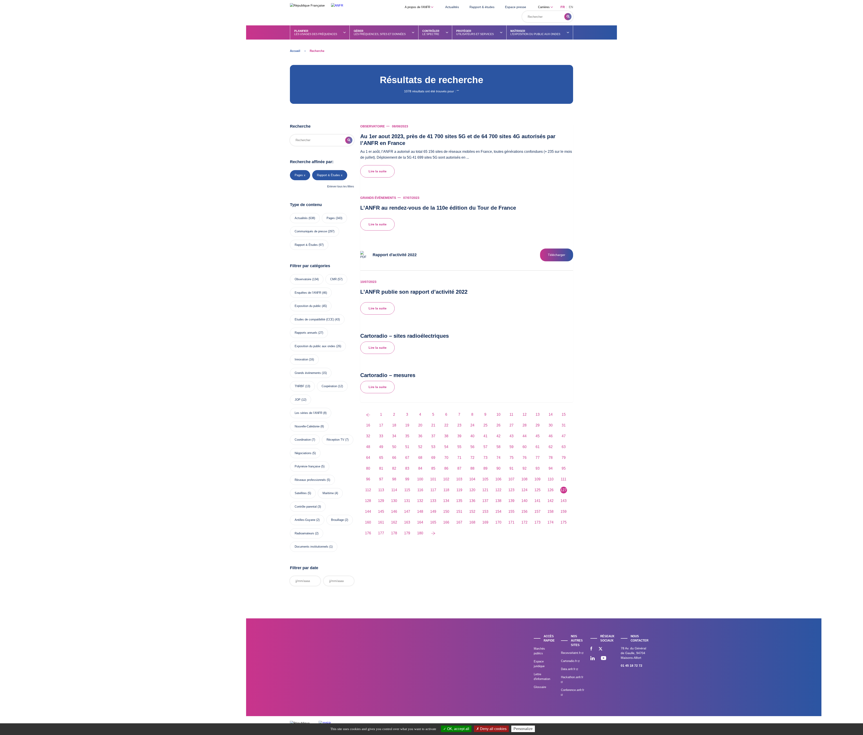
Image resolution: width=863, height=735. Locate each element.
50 (394, 447)
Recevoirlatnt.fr (571, 653)
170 (498, 522)
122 (498, 490)
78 (551, 458)
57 (485, 447)
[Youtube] (603, 658)
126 (550, 490)
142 (550, 501)
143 (564, 501)
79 (564, 458)
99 (407, 479)
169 (485, 522)
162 (394, 522)
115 (407, 490)
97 (381, 479)
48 (368, 447)
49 (381, 447)
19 (407, 425)
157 (537, 511)
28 (525, 425)
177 (381, 533)
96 (368, 479)
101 (433, 479)
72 (472, 458)
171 (511, 522)
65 (381, 458)
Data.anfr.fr (568, 669)
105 (485, 479)
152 (472, 511)
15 (564, 414)
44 (525, 436)
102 (446, 479)
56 (472, 447)
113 (381, 490)
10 (498, 414)
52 (420, 447)
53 (433, 447)
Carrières (544, 7)
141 (537, 501)
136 (472, 501)
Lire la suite (378, 171)
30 (551, 425)
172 (524, 522)
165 (433, 522)
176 (368, 533)
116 (420, 490)
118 (446, 490)
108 (524, 479)
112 (368, 490)
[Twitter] (600, 649)
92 (525, 468)
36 (420, 436)
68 (420, 458)
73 (485, 458)
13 (538, 414)
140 (524, 501)
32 (368, 436)
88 (472, 468)
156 (524, 511)
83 (407, 468)
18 (394, 425)
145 (381, 511)
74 (498, 458)
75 (511, 458)
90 (498, 468)
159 (564, 511)
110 (551, 479)
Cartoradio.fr (569, 661)
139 (511, 501)
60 (525, 447)
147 (407, 511)
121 (485, 490)
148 (420, 511)
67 (407, 458)
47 (564, 436)
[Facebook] (591, 649)
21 (433, 425)
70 (446, 458)
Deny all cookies (493, 729)
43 (511, 436)
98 (394, 479)
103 (459, 479)
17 (381, 425)
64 (368, 458)
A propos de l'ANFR (418, 7)
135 (459, 501)
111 (563, 479)
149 (433, 511)
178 (394, 533)
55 (459, 447)
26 (498, 425)
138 (498, 501)
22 (446, 425)
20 (420, 425)
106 (498, 479)
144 (368, 511)
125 (537, 490)
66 (394, 458)
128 (368, 501)
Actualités (452, 7)
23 (459, 425)
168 (472, 522)
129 (381, 501)
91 (511, 468)
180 (420, 533)
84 (420, 468)
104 (472, 479)
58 (498, 447)
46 (551, 436)
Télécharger (556, 255)
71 (459, 458)
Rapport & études (481, 7)
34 (394, 436)
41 (485, 436)
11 (511, 414)
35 (407, 436)
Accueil (295, 51)
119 (459, 490)
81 (381, 468)
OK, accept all (457, 729)
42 (498, 436)
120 (472, 490)
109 (537, 479)
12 (525, 414)
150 (446, 511)
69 (433, 458)
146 (394, 511)
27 (511, 425)
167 (459, 522)
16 (368, 425)
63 (564, 447)
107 (511, 479)
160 (368, 522)
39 (459, 436)
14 (551, 414)
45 (538, 436)
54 (446, 447)
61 (538, 447)
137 (485, 501)
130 (394, 501)
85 (433, 468)
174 (550, 522)
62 (551, 447)
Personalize (523, 729)
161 (381, 522)
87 (459, 468)
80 (368, 468)
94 (551, 468)
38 (446, 436)
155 (511, 511)
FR (563, 7)
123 (511, 490)
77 (538, 458)
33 (381, 436)
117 (433, 490)
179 (407, 533)
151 (459, 511)
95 (564, 468)
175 (564, 522)
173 (537, 522)
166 (446, 522)
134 (446, 501)
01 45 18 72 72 (631, 665)
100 (420, 479)
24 (472, 425)
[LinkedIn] (592, 658)
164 (420, 522)
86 (446, 468)
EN (571, 7)
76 (525, 458)
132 (420, 501)
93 (538, 468)
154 (498, 511)
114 (394, 490)
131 (407, 501)
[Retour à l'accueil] (337, 5)
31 (564, 425)
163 (407, 522)
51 (407, 447)
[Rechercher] (568, 16)
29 (538, 425)
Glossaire (540, 687)
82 (394, 468)
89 (485, 468)
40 (472, 436)
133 (433, 501)
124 (524, 490)
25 (485, 425)
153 (485, 511)
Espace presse (515, 7)
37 (433, 436)
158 (550, 511)
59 (511, 447)
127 (564, 490)
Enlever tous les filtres (340, 186)
